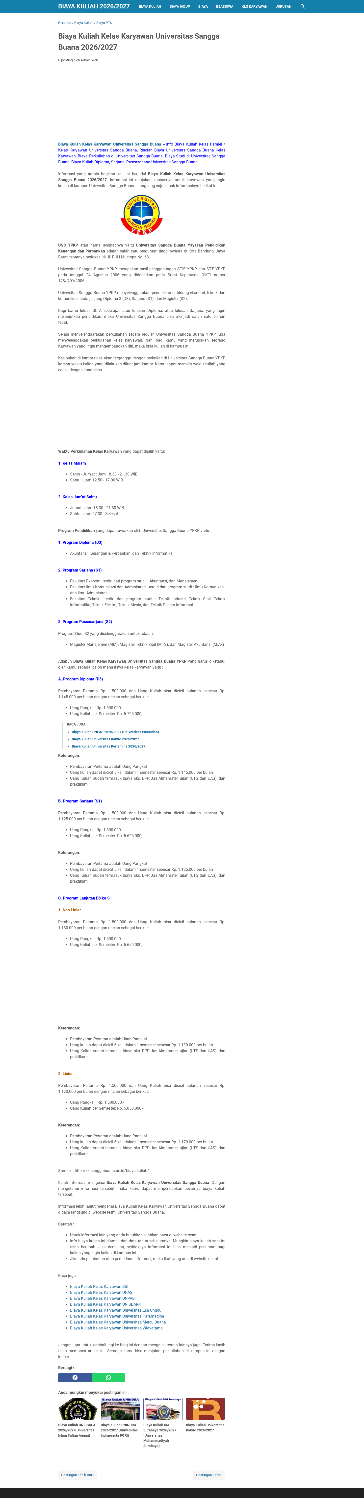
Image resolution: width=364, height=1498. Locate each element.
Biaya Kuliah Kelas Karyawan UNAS (101, 1292)
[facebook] (75, 1377)
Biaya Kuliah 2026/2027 (94, 6)
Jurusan (283, 6)
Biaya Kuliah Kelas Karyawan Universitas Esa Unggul (116, 1310)
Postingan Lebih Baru (77, 1475)
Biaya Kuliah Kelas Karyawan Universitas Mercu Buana (118, 1322)
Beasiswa (224, 6)
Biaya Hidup (180, 6)
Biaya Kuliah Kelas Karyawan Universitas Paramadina (117, 1316)
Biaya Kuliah (150, 6)
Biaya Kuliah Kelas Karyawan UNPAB (102, 1298)
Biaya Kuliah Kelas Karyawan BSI (99, 1286)
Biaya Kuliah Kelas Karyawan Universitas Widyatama (116, 1328)
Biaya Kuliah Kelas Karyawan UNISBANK (105, 1304)
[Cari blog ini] (303, 6)
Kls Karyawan (254, 6)
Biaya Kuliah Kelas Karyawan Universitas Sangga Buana (109, 144)
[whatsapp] (108, 1377)
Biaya (203, 6)
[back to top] (354, 1487)
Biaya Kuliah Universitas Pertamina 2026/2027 (108, 746)
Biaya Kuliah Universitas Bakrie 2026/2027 (105, 739)
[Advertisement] (141, 103)
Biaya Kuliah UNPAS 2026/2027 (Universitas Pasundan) (115, 732)
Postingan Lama (209, 1475)
